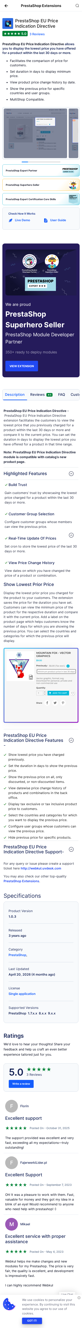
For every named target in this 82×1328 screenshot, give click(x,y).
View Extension (22, 366)
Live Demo (22, 220)
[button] (5, 5)
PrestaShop (17, 955)
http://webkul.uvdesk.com (41, 868)
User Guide (58, 220)
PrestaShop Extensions (21, 881)
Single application (22, 994)
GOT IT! (32, 1320)
